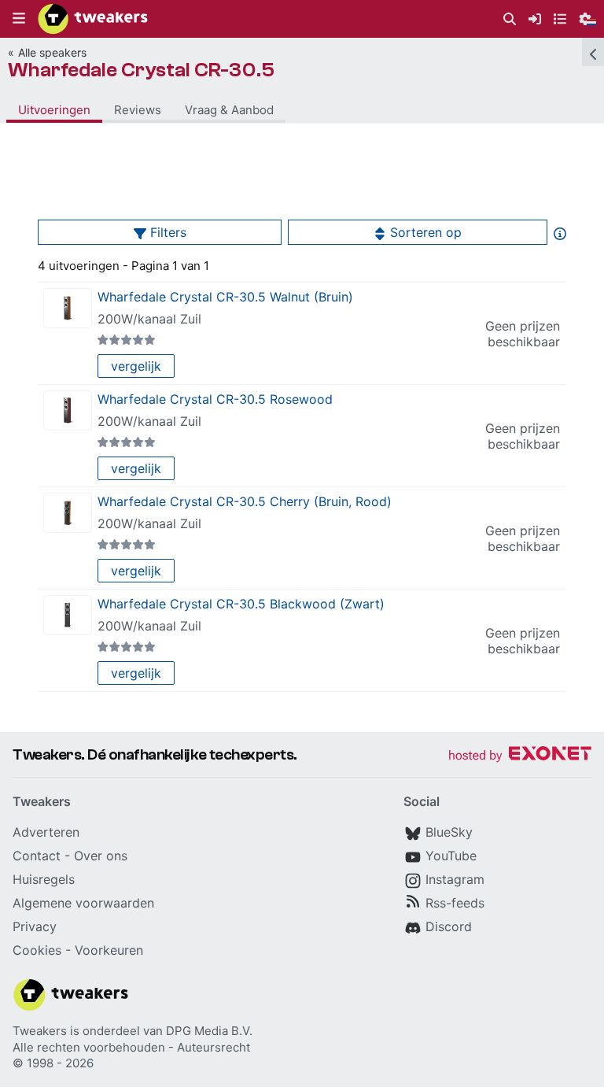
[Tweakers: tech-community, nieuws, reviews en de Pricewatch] (92, 19)
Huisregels (44, 879)
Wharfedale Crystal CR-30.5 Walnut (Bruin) (225, 297)
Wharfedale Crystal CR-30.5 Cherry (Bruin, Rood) (245, 501)
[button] (18, 19)
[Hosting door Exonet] (519, 756)
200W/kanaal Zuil (149, 319)
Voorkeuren (109, 950)
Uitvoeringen (54, 109)
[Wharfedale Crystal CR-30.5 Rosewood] (67, 410)
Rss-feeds (454, 903)
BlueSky (449, 832)
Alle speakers (52, 52)
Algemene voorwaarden (83, 903)
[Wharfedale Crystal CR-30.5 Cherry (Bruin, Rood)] (67, 513)
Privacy (35, 926)
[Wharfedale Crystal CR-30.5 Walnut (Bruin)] (67, 308)
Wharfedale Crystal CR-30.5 (141, 70)
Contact (37, 855)
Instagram (454, 879)
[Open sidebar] (593, 52)
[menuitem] (509, 19)
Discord (448, 926)
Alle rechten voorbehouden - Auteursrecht (131, 1047)
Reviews (137, 109)
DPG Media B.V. (209, 1030)
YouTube (451, 855)
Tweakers (40, 1030)
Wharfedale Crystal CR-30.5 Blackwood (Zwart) (241, 604)
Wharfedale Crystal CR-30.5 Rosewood (215, 399)
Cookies (37, 950)
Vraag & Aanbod (229, 109)
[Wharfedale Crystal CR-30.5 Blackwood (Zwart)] (67, 615)
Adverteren (46, 832)
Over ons (100, 855)
